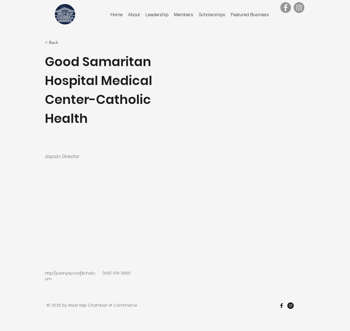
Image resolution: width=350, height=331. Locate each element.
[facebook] (281, 305)
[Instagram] (299, 7)
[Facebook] (285, 7)
